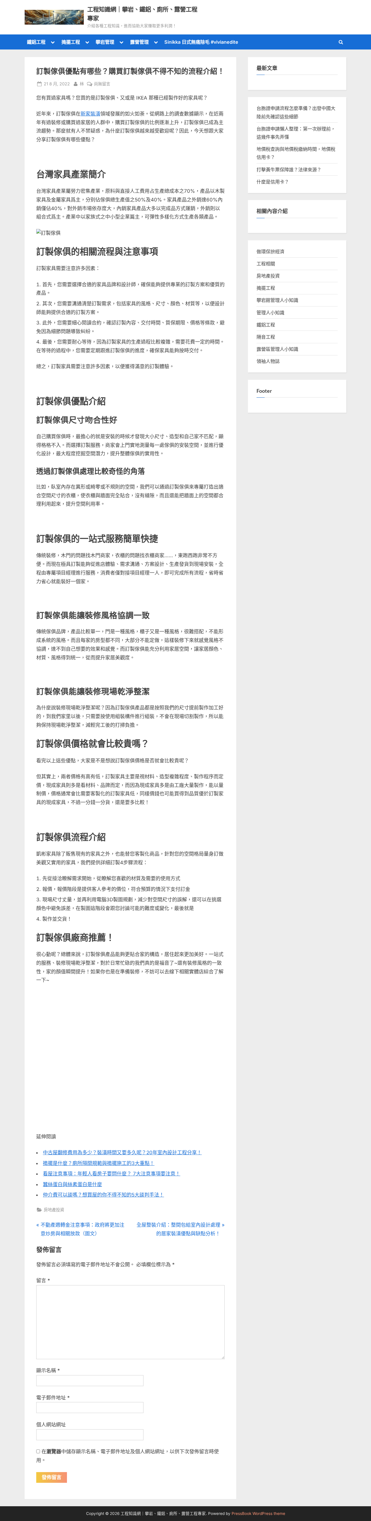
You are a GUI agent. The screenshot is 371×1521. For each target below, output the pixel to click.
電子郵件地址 (53, 1398)
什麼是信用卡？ (273, 182)
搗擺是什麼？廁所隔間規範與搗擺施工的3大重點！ (98, 1163)
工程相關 (266, 264)
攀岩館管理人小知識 (277, 300)
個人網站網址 (51, 1425)
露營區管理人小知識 (277, 349)
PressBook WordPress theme (258, 1513)
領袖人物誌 (268, 361)
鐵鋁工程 (36, 42)
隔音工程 (266, 337)
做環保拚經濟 (270, 251)
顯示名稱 (48, 1370)
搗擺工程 (70, 42)
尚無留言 (102, 84)
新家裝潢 (90, 114)
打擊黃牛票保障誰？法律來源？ (289, 170)
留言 (43, 1280)
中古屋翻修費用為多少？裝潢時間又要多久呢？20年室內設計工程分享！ (122, 1152)
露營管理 (139, 42)
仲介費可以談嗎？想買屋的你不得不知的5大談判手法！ (103, 1195)
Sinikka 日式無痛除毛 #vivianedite (201, 42)
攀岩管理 (105, 42)
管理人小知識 (270, 312)
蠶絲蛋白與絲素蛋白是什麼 (72, 1184)
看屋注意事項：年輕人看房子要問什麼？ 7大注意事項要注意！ (111, 1174)
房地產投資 (54, 1209)
